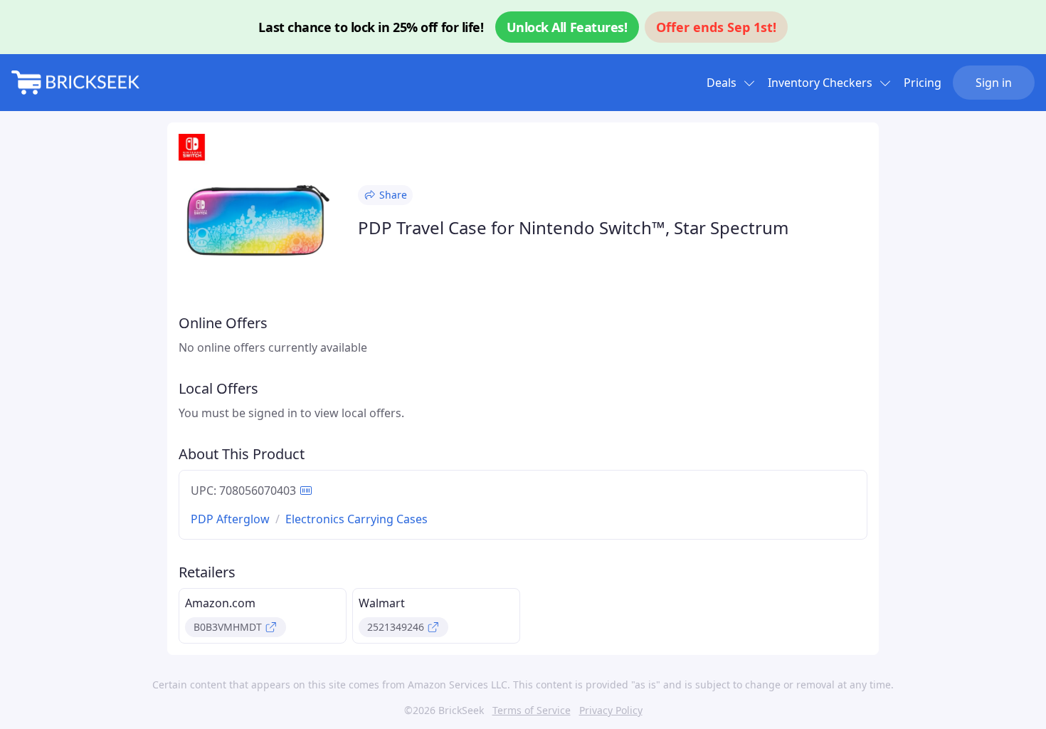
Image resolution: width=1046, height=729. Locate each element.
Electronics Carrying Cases (356, 519)
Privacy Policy (611, 710)
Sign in (994, 82)
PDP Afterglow (230, 519)
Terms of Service (531, 710)
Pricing (922, 82)
